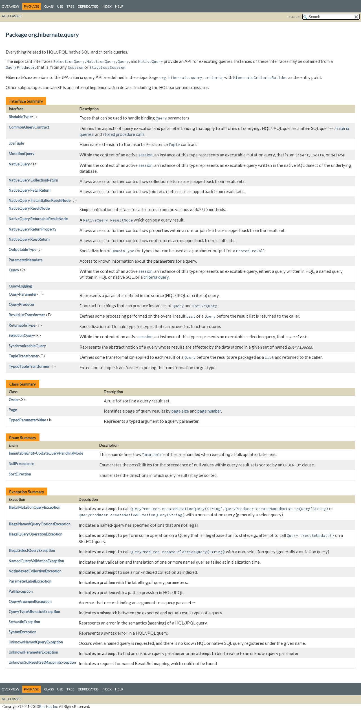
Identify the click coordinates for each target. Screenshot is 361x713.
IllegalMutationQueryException (34, 507)
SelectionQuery (21, 335)
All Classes (11, 16)
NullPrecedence (21, 463)
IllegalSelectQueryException (32, 550)
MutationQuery (21, 153)
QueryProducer (21, 304)
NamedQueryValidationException (36, 561)
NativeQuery (19, 164)
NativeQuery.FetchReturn (29, 190)
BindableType (20, 116)
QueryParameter (23, 294)
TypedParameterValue (27, 420)
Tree (70, 6)
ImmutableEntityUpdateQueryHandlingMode (46, 453)
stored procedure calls (123, 134)
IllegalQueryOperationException (35, 534)
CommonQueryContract (29, 127)
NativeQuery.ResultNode (29, 208)
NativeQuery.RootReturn (29, 239)
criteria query (156, 277)
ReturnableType (22, 325)
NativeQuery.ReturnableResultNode (38, 218)
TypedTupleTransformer (29, 366)
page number (209, 410)
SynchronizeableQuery (27, 346)
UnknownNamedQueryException (36, 642)
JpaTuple (16, 143)
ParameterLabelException (30, 581)
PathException (21, 591)
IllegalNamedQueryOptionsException (40, 524)
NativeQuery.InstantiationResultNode (40, 200)
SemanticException (24, 621)
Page (13, 410)
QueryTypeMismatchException (34, 611)
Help (119, 6)
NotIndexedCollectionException (35, 571)
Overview (10, 6)
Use (60, 6)
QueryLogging (20, 286)
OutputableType (22, 249)
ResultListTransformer (27, 315)
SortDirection (20, 474)
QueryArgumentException (30, 601)
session (145, 154)
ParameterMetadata (26, 260)
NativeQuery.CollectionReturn (33, 180)
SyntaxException (22, 632)
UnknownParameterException (33, 652)
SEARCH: (294, 17)
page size (180, 410)
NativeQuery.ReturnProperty (32, 229)
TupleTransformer (24, 356)
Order (14, 399)
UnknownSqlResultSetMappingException (42, 662)
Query (14, 270)
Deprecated (88, 6)
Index (107, 6)
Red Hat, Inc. (48, 707)
